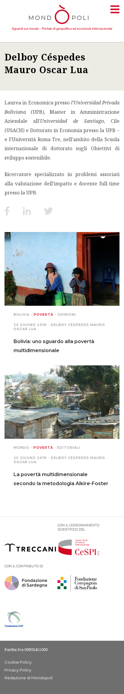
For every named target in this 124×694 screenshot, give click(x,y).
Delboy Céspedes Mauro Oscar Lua (46, 63)
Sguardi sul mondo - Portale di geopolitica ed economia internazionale (62, 28)
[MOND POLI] (62, 25)
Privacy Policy (18, 670)
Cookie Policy (18, 662)
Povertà (43, 314)
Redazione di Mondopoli (29, 677)
